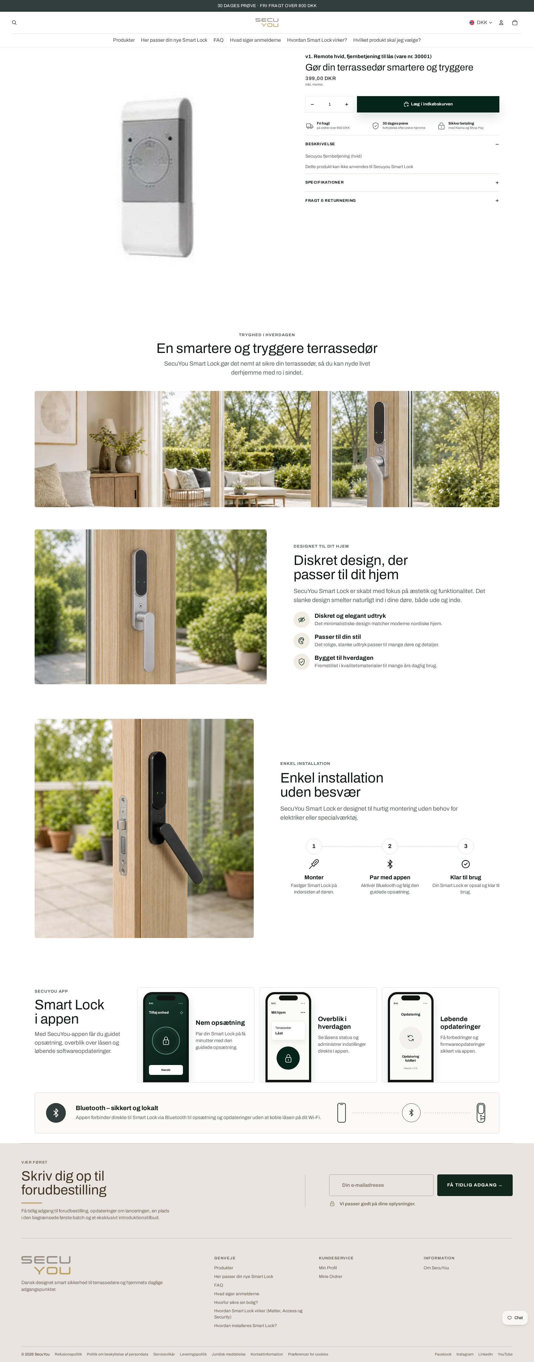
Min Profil (328, 1268)
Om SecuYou (436, 1268)
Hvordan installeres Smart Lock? (245, 1325)
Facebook (443, 1354)
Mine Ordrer (330, 1276)
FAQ (218, 1285)
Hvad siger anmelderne (236, 1294)
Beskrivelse (320, 144)
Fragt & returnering (330, 200)
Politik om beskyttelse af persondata (117, 1354)
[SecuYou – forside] (46, 1265)
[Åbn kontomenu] (501, 22)
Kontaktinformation (267, 1354)
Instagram (464, 1354)
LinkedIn (485, 1354)
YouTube (505, 1354)
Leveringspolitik (193, 1354)
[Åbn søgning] (14, 22)
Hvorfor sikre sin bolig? (236, 1302)
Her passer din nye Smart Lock (243, 1276)
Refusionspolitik (68, 1354)
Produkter (223, 1268)
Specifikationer (324, 182)
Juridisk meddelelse (229, 1354)
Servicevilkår (164, 1354)
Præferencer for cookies (308, 1354)
